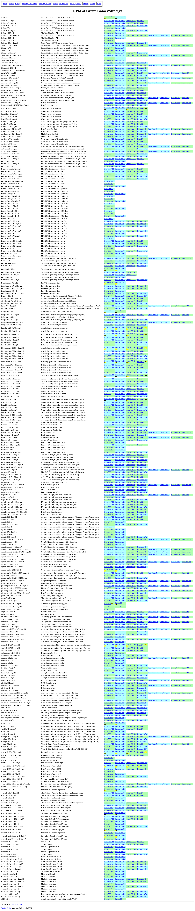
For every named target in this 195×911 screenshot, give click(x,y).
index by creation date (60, 4)
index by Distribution (29, 4)
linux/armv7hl (109, 21)
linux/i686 (140, 21)
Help (99, 4)
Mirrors (85, 4)
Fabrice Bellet (6, 908)
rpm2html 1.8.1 (16, 904)
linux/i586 (107, 26)
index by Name (75, 4)
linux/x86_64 (108, 17)
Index (5, 4)
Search (92, 4)
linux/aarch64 (120, 17)
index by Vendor (45, 4)
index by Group (14, 4)
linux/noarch (108, 33)
